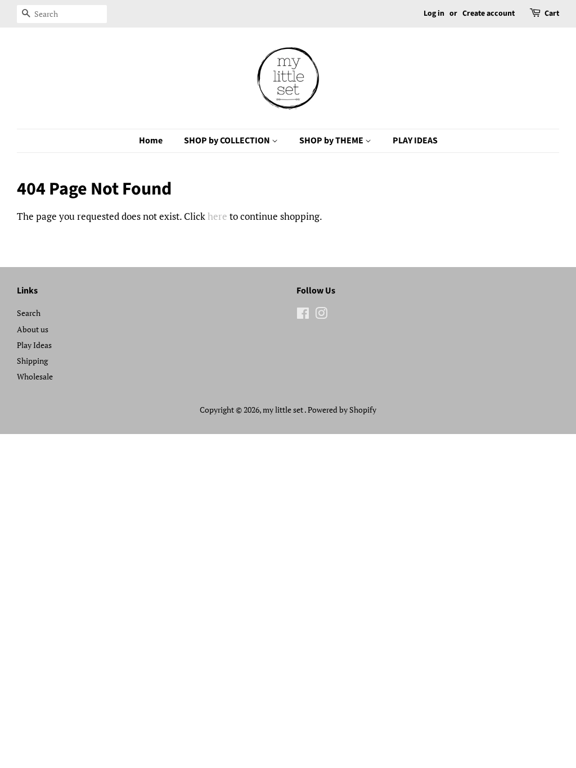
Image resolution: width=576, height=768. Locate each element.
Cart (551, 13)
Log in (434, 13)
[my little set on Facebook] (302, 315)
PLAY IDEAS (415, 140)
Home (151, 140)
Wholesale (35, 376)
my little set (283, 409)
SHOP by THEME (332, 140)
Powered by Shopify (342, 409)
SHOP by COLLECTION (228, 140)
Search (28, 313)
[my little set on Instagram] (321, 315)
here (217, 216)
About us (32, 329)
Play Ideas (34, 345)
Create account (488, 13)
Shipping (32, 360)
